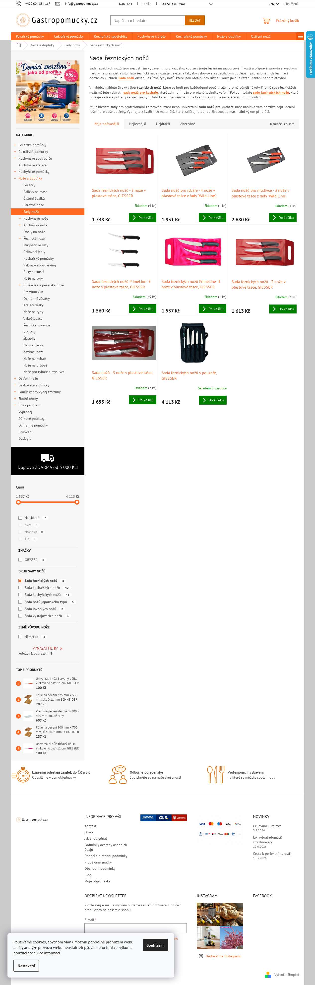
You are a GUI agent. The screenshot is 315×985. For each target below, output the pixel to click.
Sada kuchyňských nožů (47, 594)
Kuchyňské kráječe (32, 165)
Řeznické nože (34, 238)
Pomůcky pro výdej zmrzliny (39, 392)
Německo (35, 636)
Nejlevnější (137, 124)
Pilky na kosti (33, 271)
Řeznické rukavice (36, 325)
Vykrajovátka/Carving (39, 265)
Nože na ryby (33, 311)
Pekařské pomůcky (32, 145)
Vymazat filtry (45, 648)
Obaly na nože (34, 232)
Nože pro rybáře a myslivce (43, 371)
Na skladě (35, 517)
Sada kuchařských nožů (46, 587)
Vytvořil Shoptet (286, 974)
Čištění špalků (34, 198)
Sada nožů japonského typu (49, 602)
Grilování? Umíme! (267, 826)
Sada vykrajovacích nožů (47, 616)
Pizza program (29, 405)
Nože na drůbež (35, 365)
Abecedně (187, 124)
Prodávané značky (98, 862)
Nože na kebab (34, 358)
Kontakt (125, 4)
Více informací (48, 952)
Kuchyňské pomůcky (34, 171)
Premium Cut (33, 292)
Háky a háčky (33, 345)
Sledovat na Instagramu (223, 956)
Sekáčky (29, 185)
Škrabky (29, 338)
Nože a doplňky (30, 178)
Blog (87, 875)
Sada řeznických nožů (44, 580)
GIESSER (34, 559)
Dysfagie (24, 438)
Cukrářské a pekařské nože (43, 285)
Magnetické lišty (35, 245)
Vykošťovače (32, 318)
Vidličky (29, 332)
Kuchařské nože (35, 225)
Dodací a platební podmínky (105, 856)
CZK (272, 4)
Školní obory (28, 398)
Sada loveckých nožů (44, 609)
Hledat (195, 20)
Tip (30, 539)
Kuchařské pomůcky (38, 258)
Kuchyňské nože (35, 218)
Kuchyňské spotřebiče (35, 158)
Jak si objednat (173, 4)
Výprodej (25, 412)
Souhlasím (156, 945)
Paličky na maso (35, 191)
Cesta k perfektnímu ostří (272, 853)
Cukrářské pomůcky (33, 151)
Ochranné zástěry (36, 298)
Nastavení (26, 965)
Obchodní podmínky (100, 868)
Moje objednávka (97, 881)
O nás (146, 4)
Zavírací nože (33, 352)
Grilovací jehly (34, 251)
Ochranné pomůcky (33, 425)
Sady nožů (31, 211)
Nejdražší (163, 124)
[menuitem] (30, 36)
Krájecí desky (33, 305)
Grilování (25, 432)
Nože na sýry (33, 278)
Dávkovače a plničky (33, 385)
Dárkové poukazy (31, 418)
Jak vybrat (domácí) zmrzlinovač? (267, 839)
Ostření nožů (28, 378)
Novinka (34, 532)
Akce (31, 525)
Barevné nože (33, 205)
